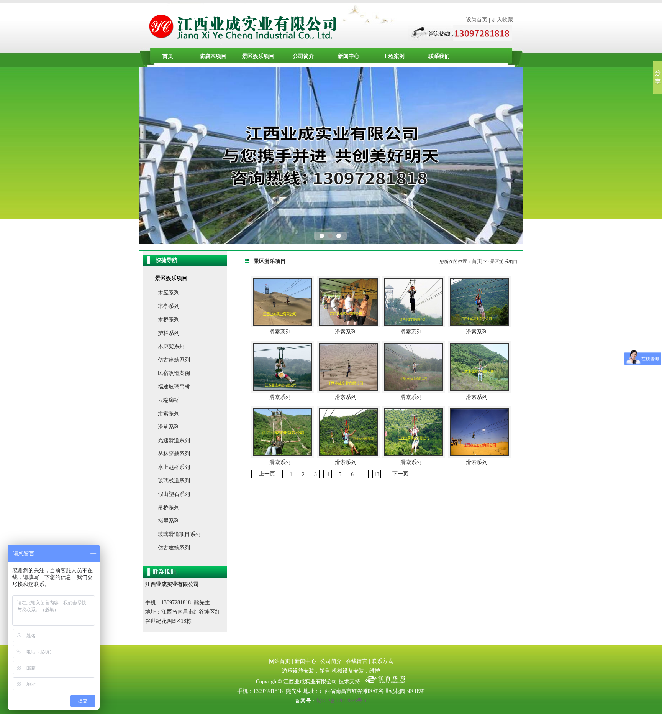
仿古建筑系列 (174, 360)
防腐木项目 (213, 56)
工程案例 (394, 56)
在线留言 (356, 661)
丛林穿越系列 (174, 454)
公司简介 (303, 56)
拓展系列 (168, 521)
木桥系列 (168, 319)
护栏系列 (168, 333)
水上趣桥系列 (174, 467)
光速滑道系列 (174, 440)
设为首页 (476, 20)
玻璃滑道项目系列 (179, 534)
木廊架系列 (171, 346)
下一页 (400, 474)
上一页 (267, 474)
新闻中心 (348, 56)
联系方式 (382, 661)
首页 (167, 56)
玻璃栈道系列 (174, 481)
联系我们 (439, 56)
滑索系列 (168, 413)
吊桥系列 (168, 507)
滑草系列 (168, 427)
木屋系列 (168, 293)
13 (376, 474)
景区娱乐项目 (258, 56)
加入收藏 (502, 20)
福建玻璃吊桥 (174, 387)
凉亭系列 (168, 306)
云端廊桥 (168, 400)
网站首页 (279, 661)
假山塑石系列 (174, 494)
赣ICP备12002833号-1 (341, 701)
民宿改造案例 (174, 373)
